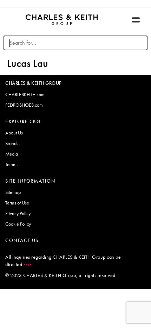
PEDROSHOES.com (24, 105)
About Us (14, 133)
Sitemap (13, 192)
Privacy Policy (18, 213)
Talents (11, 164)
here (28, 264)
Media (11, 154)
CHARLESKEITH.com (25, 94)
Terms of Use (17, 203)
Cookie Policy (18, 224)
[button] (136, 19)
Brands (11, 143)
